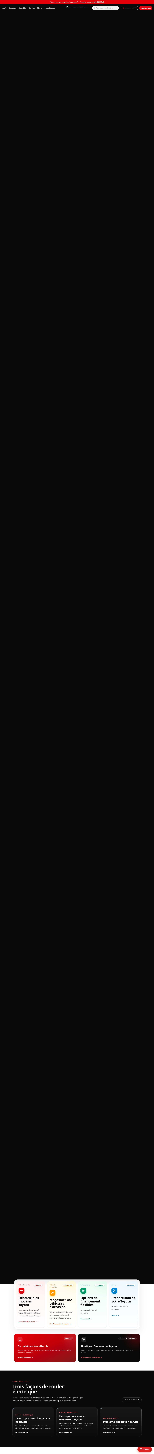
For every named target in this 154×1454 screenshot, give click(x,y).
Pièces (39, 8)
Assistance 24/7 (131, 8)
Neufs (4, 8)
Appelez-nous (146, 8)
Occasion (12, 8)
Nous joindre (50, 8)
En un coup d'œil (130, 1400)
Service (32, 8)
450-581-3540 (99, 2)
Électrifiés (23, 8)
